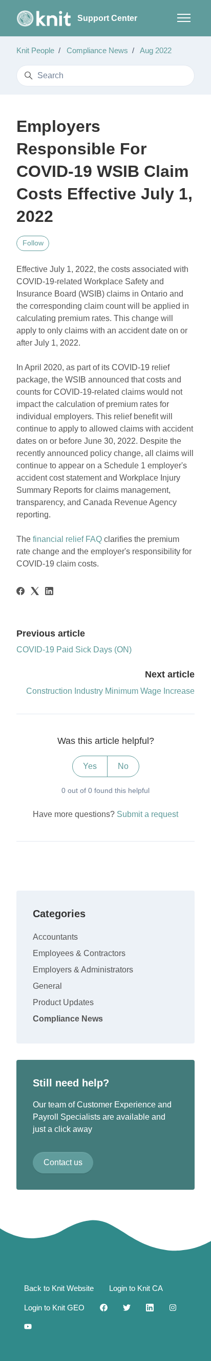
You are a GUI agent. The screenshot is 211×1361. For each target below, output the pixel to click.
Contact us (63, 1162)
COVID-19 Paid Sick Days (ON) (74, 649)
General (47, 986)
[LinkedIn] (49, 592)
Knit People (35, 50)
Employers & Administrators (83, 969)
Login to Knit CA (136, 1288)
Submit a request (147, 814)
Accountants (55, 937)
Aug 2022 (156, 50)
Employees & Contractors (79, 953)
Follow (33, 243)
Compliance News (97, 50)
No (123, 766)
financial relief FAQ (67, 539)
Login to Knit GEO (54, 1307)
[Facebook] (20, 592)
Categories (59, 913)
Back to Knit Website (59, 1288)
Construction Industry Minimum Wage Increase (110, 691)
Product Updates (63, 1002)
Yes (90, 766)
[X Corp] (35, 592)
